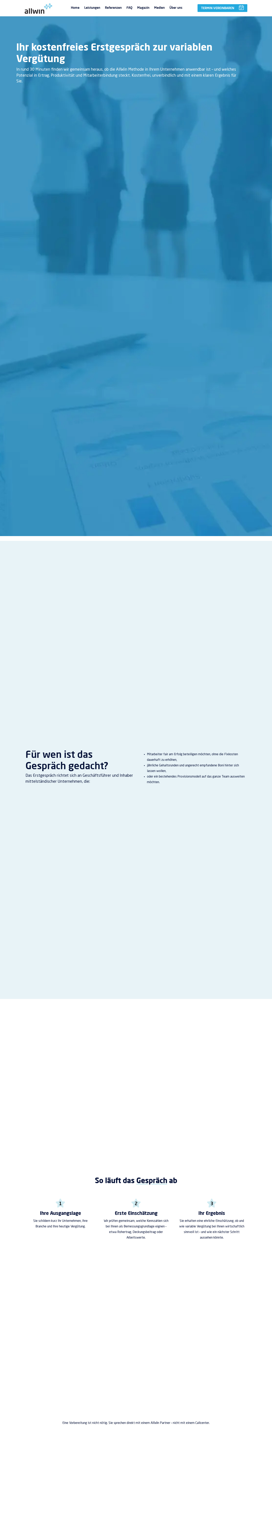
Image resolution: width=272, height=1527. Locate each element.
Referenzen (113, 8)
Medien (159, 8)
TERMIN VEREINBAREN (217, 8)
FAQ (129, 8)
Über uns (175, 8)
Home (75, 8)
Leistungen (92, 8)
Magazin (143, 8)
